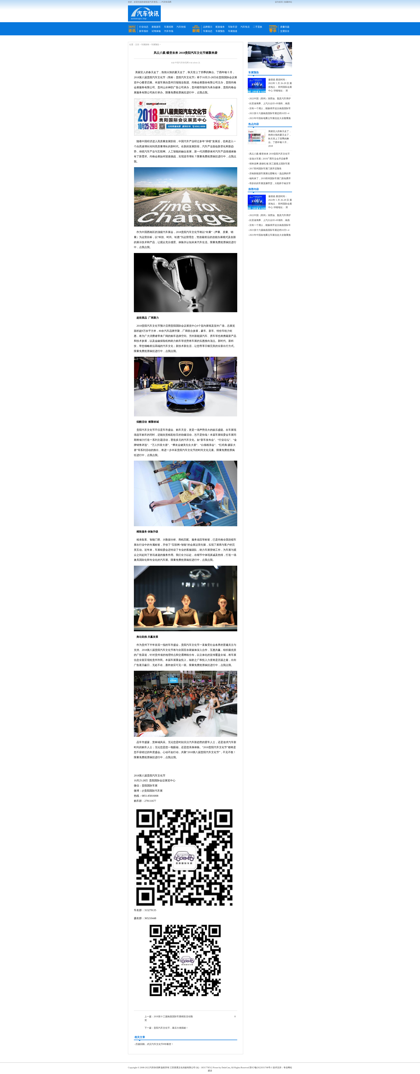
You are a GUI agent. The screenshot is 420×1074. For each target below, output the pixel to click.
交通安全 (284, 31)
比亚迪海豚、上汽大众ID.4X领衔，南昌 (269, 103)
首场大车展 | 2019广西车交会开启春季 (268, 158)
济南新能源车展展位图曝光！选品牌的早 (270, 173)
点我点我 (202, 92)
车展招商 (168, 27)
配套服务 (220, 27)
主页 (137, 44)
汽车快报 (181, 27)
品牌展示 (207, 27)
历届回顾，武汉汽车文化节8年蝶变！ (154, 1044)
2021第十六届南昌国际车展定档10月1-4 (269, 113)
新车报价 (143, 31)
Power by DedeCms (221, 1067)
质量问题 (284, 27)
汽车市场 (168, 31)
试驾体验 (156, 31)
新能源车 (156, 27)
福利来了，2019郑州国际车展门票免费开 (270, 178)
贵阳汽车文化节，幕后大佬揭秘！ (171, 1028)
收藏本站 (288, 2)
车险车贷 (232, 27)
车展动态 (207, 31)
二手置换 (257, 27)
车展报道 (232, 31)
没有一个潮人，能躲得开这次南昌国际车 (270, 108)
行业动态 (143, 27)
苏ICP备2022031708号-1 (260, 1067)
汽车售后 (245, 27)
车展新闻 (145, 44)
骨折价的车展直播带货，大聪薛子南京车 (270, 183)
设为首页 (279, 2)
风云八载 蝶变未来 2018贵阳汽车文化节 (269, 154)
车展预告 (220, 31)
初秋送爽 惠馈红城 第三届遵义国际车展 (269, 163)
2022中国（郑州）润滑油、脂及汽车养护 (270, 98)
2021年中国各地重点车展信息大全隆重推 (270, 118)
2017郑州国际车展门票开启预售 (265, 168)
